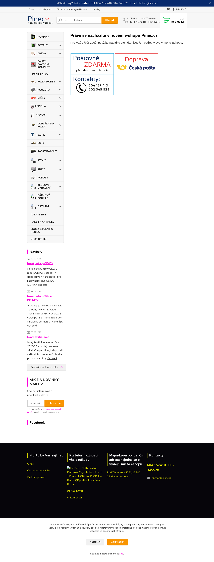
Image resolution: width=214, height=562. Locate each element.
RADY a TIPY (38, 214)
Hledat (109, 20)
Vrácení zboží (74, 497)
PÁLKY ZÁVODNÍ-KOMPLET (43, 64)
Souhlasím (117, 542)
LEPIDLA (40, 106)
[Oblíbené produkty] (168, 10)
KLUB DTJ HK (38, 239)
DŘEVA (41, 53)
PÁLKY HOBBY (46, 81)
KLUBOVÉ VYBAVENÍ (43, 186)
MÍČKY (41, 98)
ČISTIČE (40, 115)
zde (121, 553)
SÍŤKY (41, 169)
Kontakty (96, 9)
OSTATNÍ (43, 206)
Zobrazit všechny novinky (44, 367)
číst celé (42, 285)
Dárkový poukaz (36, 477)
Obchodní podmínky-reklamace (72, 9)
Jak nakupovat (45, 9)
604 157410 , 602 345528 (147, 22)
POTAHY (42, 45)
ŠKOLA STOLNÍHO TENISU (42, 230)
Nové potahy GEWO (40, 263)
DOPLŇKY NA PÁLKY (45, 125)
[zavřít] (209, 3)
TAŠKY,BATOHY (47, 151)
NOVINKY (43, 36)
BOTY (40, 143)
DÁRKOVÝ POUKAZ (43, 197)
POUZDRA (43, 89)
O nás (31, 9)
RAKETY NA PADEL (42, 221)
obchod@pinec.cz (161, 478)
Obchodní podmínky (38, 470)
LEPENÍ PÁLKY (39, 74)
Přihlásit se (54, 403)
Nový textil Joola (38, 337)
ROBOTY (42, 177)
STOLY (41, 160)
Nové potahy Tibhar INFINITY (40, 298)
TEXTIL (40, 134)
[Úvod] (40, 20)
